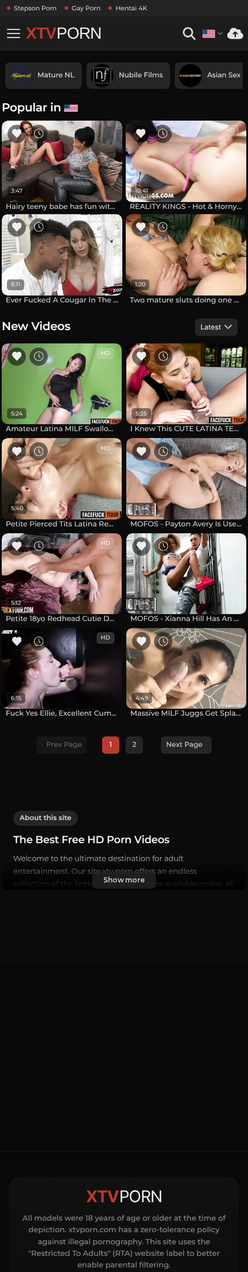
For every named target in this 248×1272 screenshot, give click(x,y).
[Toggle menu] (13, 33)
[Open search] (189, 34)
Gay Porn (86, 8)
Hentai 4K (131, 8)
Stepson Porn (35, 8)
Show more (124, 880)
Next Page (184, 744)
